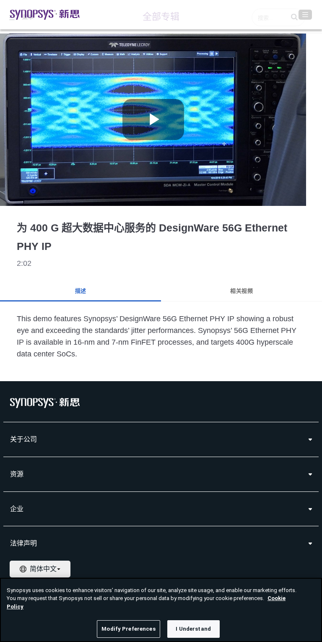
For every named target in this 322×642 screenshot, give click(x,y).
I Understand (193, 629)
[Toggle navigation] (305, 15)
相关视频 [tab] (241, 291)
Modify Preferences (128, 629)
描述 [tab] (80, 291)
